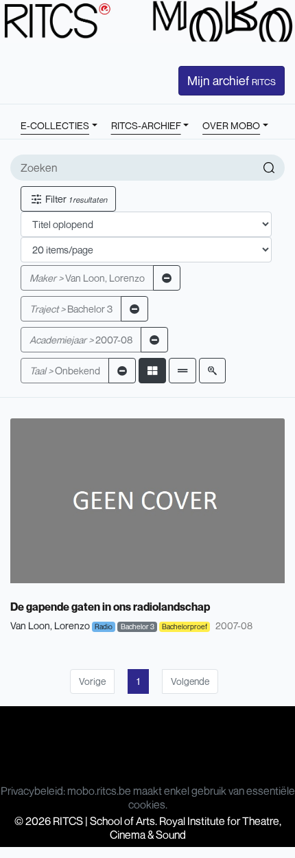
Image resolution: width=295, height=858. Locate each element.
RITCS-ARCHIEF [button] (146, 125)
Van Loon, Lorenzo (87, 278)
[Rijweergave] (182, 370)
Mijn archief (231, 80)
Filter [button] (75, 199)
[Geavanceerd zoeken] (212, 370)
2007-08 (81, 340)
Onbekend (65, 370)
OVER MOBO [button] (231, 125)
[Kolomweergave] (152, 370)
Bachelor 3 (71, 309)
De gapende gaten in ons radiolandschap (110, 606)
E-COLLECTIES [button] (55, 125)
